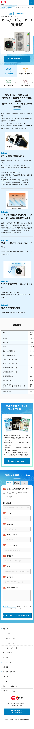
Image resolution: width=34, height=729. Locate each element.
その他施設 (8, 497)
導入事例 (5, 657)
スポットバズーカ (10, 638)
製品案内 (11, 7)
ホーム (3, 7)
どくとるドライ (9, 643)
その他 (23, 483)
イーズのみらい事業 (9, 672)
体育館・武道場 (23, 493)
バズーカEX (7, 634)
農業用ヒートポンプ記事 (11, 686)
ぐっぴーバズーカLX (10, 648)
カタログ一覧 (7, 662)
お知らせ (5, 677)
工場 (6, 493)
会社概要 (5, 667)
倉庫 (13, 493)
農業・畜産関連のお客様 (16, 483)
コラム (5, 681)
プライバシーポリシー (9, 607)
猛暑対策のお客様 (9, 483)
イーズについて (8, 653)
